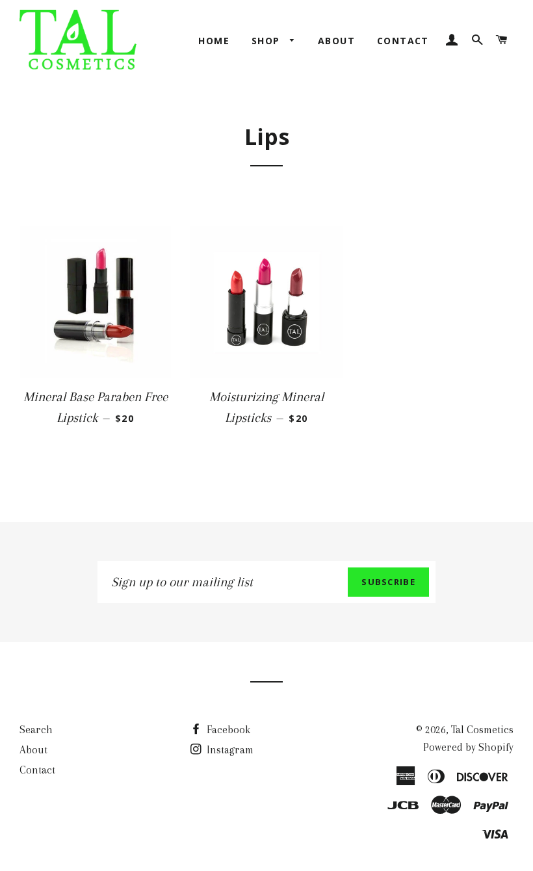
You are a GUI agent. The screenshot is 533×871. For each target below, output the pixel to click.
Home (213, 40)
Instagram (229, 750)
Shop (267, 40)
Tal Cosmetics (482, 729)
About (336, 40)
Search (36, 729)
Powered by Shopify (468, 747)
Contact (403, 40)
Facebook (227, 729)
